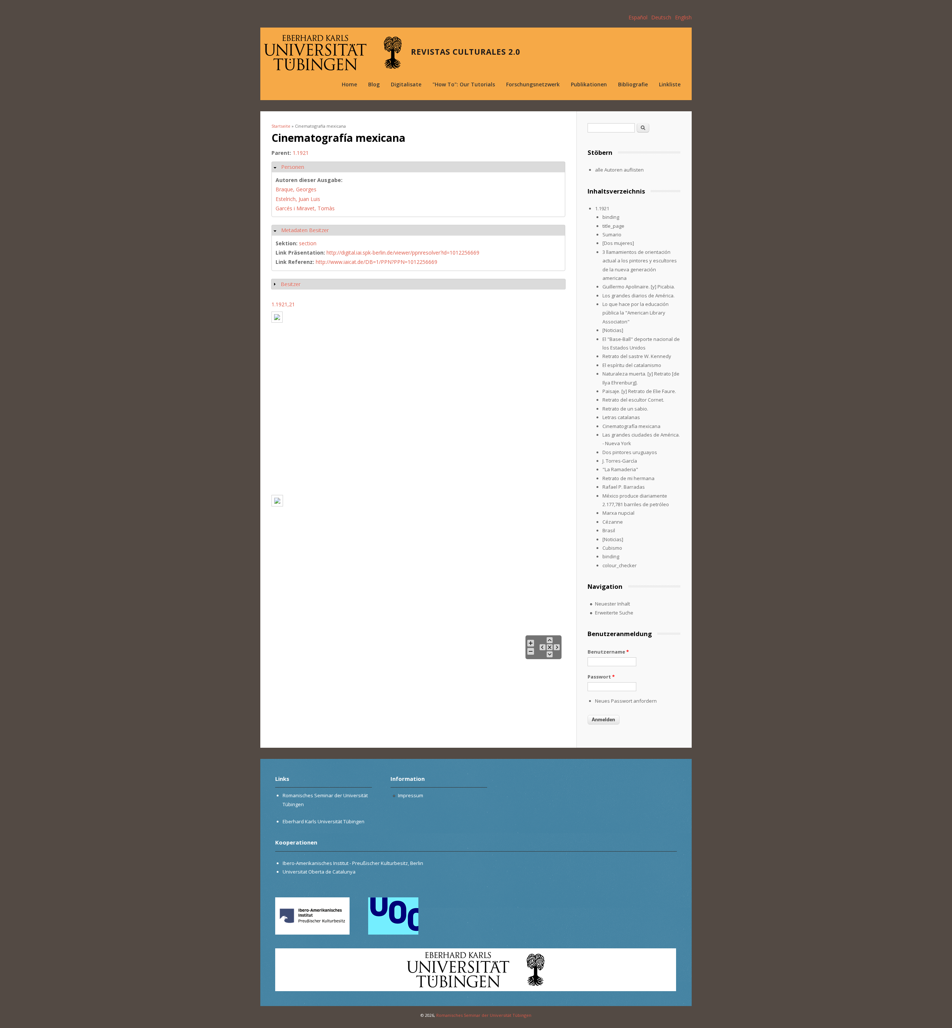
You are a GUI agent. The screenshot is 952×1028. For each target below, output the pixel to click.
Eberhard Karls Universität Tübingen (323, 821)
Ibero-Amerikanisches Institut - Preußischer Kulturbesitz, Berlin (353, 863)
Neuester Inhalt (612, 603)
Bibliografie (633, 84)
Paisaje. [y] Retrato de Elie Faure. (639, 391)
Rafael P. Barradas (623, 486)
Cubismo (612, 548)
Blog (374, 84)
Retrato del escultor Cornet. (633, 399)
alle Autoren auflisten (619, 169)
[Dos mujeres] (618, 243)
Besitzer (290, 284)
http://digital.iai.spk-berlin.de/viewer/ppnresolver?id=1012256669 (403, 252)
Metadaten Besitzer (305, 230)
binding (610, 217)
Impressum (410, 795)
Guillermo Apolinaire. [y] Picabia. (638, 286)
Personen (292, 166)
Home (349, 84)
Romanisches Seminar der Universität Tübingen (483, 1015)
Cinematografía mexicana (631, 426)
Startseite (280, 126)
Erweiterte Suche (614, 612)
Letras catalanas (621, 417)
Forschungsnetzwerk (533, 84)
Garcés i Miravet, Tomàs (305, 208)
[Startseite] (333, 52)
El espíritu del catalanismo (631, 365)
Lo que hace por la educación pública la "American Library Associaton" (635, 313)
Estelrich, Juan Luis (298, 198)
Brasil (608, 530)
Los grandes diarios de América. (638, 295)
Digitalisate (406, 84)
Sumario (611, 234)
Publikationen (589, 84)
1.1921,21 (283, 304)
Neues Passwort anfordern (626, 700)
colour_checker (619, 565)
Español (637, 17)
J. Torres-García (619, 460)
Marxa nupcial (618, 513)
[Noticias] (612, 330)
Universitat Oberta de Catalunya (319, 871)
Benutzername (608, 651)
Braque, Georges (296, 189)
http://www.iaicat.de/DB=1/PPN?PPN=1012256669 (376, 261)
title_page (613, 226)
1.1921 (301, 152)
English (683, 17)
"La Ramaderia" (620, 469)
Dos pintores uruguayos (629, 452)
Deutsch (661, 17)
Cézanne (612, 521)
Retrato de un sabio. (625, 408)
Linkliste (670, 84)
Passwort (601, 676)
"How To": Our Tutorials (463, 84)
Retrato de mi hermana (628, 478)
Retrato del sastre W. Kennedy (636, 356)
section (307, 243)
